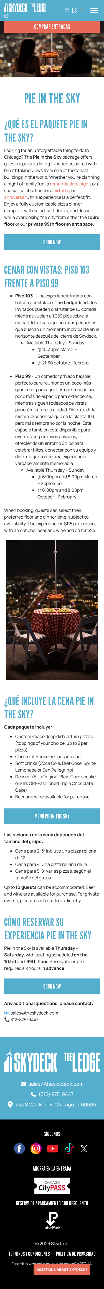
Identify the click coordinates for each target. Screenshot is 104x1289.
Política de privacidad (76, 1253)
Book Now (52, 242)
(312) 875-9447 (56, 1094)
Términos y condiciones (29, 1253)
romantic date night (70, 184)
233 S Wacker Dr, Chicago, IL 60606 (56, 1104)
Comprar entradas (52, 26)
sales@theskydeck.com (56, 1083)
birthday (62, 190)
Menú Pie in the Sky (52, 816)
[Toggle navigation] (94, 10)
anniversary (16, 197)
